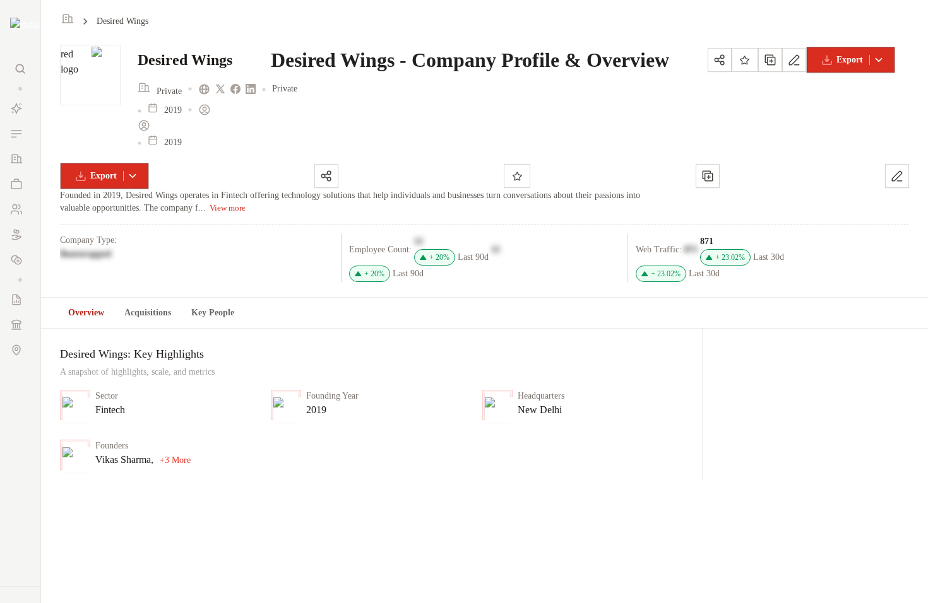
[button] (20, 88)
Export (849, 59)
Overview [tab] (86, 312)
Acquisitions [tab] (147, 312)
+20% (439, 257)
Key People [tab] (212, 312)
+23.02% (730, 257)
